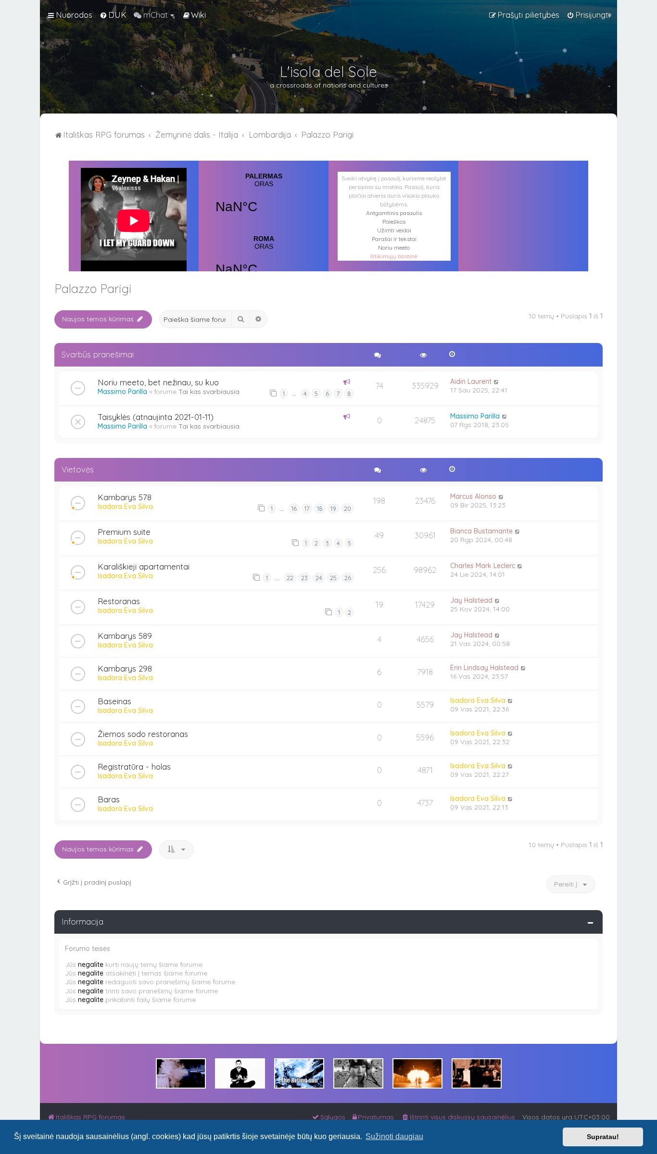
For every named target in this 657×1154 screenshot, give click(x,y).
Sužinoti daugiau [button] (394, 1136)
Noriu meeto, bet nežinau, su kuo (158, 382)
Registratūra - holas (134, 766)
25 (333, 578)
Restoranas (119, 601)
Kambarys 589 (125, 636)
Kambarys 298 (125, 668)
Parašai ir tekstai (394, 238)
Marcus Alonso (473, 496)
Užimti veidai (394, 230)
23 (304, 578)
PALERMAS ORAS (263, 199)
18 (320, 508)
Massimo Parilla (122, 391)
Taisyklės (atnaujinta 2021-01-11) (156, 417)
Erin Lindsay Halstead (484, 667)
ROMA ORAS (263, 261)
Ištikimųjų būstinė (393, 256)
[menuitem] (113, 15)
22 (290, 578)
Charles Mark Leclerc (482, 565)
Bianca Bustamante (481, 531)
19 (333, 508)
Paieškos (393, 221)
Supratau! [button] (603, 1137)
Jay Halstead (471, 600)
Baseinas (114, 701)
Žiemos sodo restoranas (143, 734)
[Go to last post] (496, 381)
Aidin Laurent (471, 381)
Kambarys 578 (125, 497)
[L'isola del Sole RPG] (181, 1073)
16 (294, 508)
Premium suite (124, 532)
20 (347, 508)
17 (306, 508)
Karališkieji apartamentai (144, 566)
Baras (109, 799)
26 (347, 578)
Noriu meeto (394, 247)
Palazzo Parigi (93, 288)
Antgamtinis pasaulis (394, 212)
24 (319, 578)
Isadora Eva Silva (125, 506)
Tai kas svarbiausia (209, 391)
